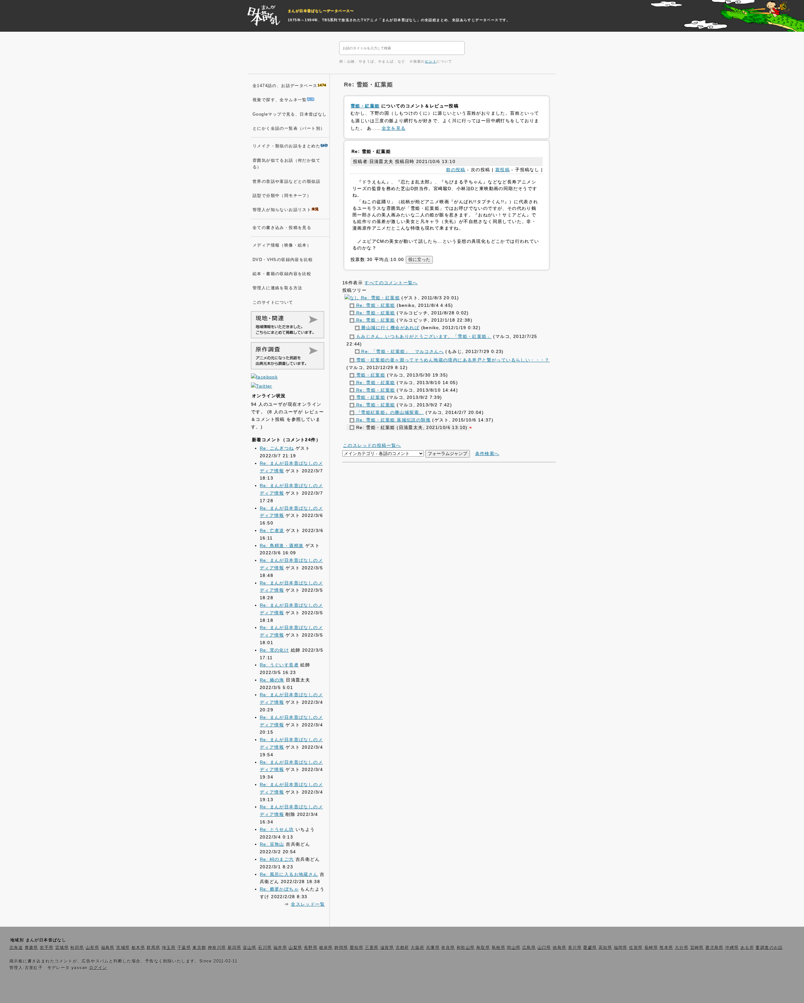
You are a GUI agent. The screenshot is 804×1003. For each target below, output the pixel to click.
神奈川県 (217, 948)
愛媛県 (590, 948)
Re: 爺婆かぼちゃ (279, 889)
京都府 (402, 948)
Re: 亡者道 (272, 530)
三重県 (371, 948)
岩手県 (46, 948)
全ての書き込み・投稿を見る (282, 227)
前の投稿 (455, 169)
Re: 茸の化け (274, 650)
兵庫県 (433, 948)
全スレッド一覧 (308, 904)
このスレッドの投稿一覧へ (372, 445)
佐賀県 (636, 948)
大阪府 (417, 948)
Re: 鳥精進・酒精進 (281, 545)
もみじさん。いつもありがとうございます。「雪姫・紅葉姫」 (423, 336)
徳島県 (559, 948)
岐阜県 (326, 948)
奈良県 (448, 948)
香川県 (575, 948)
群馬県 (153, 948)
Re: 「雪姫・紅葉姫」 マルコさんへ (402, 351)
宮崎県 (697, 948)
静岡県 (341, 948)
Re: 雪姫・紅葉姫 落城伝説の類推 (392, 419)
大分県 (681, 948)
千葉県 (184, 948)
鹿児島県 (714, 948)
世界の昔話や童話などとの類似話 (286, 181)
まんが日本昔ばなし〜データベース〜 (321, 11)
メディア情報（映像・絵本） (282, 245)
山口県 (544, 948)
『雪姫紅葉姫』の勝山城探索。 (389, 412)
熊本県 (666, 948)
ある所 (747, 948)
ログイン (98, 968)
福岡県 (620, 948)
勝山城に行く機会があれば (389, 327)
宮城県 (62, 948)
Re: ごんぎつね (277, 448)
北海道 (16, 948)
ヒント (431, 61)
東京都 (199, 948)
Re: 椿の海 (272, 679)
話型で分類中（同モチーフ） (282, 195)
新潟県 (234, 948)
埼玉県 (169, 948)
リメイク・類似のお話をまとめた (286, 146)
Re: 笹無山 (272, 844)
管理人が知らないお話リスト (282, 210)
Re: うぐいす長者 (279, 664)
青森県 (31, 948)
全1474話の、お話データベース (285, 86)
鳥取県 (483, 948)
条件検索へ (487, 453)
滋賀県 (387, 948)
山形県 (92, 948)
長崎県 (651, 948)
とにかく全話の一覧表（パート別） (289, 128)
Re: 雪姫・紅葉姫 (379, 297)
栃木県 (138, 948)
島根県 (498, 948)
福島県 (108, 948)
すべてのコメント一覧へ (390, 282)
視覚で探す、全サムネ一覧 (280, 100)
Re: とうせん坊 (277, 829)
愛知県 (356, 948)
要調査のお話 (769, 948)
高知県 (605, 948)
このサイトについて (273, 302)
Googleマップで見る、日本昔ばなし (290, 114)
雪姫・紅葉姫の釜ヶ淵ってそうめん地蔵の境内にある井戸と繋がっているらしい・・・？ (451, 359)
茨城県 (123, 948)
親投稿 (502, 169)
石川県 (265, 948)
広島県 (529, 948)
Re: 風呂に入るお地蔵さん (289, 874)
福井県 (280, 948)
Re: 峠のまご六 (277, 859)
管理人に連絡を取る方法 (277, 288)
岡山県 (513, 948)
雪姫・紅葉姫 (364, 105)
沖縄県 (732, 948)
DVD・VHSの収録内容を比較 (283, 260)
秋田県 (77, 948)
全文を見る (394, 128)
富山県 (250, 948)
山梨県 (295, 948)
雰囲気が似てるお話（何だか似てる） (286, 163)
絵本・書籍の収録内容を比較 (282, 274)
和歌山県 (466, 948)
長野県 (311, 948)
